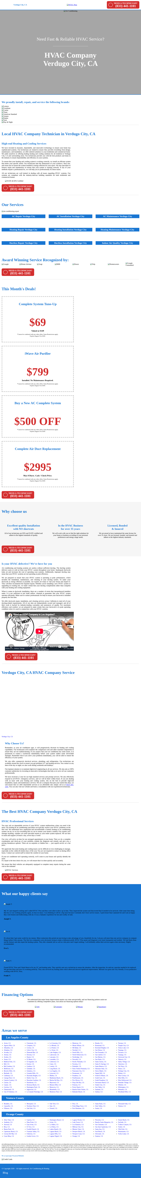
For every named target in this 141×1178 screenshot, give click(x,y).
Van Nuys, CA (122, 1066)
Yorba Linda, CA (123, 1134)
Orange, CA (76, 1136)
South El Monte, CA (101, 1075)
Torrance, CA (122, 1052)
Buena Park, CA (9, 1129)
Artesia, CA (7, 1055)
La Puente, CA (54, 1048)
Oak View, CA (54, 1104)
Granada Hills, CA (32, 1073)
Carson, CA (7, 1082)
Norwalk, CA (76, 1059)
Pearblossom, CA (77, 1078)
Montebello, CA (55, 1089)
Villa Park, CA (122, 1129)
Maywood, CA (54, 1082)
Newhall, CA (76, 1050)
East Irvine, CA (31, 1124)
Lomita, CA (53, 1066)
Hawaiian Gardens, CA (34, 1080)
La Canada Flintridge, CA (35, 1092)
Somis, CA (98, 1108)
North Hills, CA (77, 1052)
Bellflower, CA (8, 1068)
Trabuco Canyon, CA (124, 1124)
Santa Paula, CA (100, 1104)
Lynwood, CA (54, 1073)
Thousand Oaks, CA (124, 1104)
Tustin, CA (121, 1127)
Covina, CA (30, 1048)
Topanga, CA (122, 1050)
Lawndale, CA (54, 1059)
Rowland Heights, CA (102, 1048)
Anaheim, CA (8, 1122)
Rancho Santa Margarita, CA (104, 1122)
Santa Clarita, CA (100, 1062)
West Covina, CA (123, 1075)
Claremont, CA (31, 1043)
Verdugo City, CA (7, 736)
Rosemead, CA (99, 1045)
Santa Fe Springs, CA (102, 1064)
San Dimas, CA (100, 1050)
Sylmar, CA (99, 1092)
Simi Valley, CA (100, 1106)
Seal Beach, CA (100, 1131)
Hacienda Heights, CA (34, 1075)
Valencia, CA (122, 1059)
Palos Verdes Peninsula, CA (81, 1068)
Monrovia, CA (54, 1087)
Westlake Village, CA (124, 1082)
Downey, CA (31, 1055)
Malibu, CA (53, 1075)
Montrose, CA (76, 1043)
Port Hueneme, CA (78, 1108)
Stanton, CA (99, 1136)
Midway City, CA (77, 1127)
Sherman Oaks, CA (101, 1068)
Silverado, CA (99, 1134)
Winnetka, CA (122, 1089)
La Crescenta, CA (55, 1043)
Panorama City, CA (78, 1071)
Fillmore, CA (8, 1108)
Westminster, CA (123, 1131)
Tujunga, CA (122, 1055)
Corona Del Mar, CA (10, 1134)
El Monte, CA (31, 1059)
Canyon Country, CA (10, 1080)
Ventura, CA (122, 1106)
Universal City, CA (124, 1057)
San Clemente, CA (101, 1124)
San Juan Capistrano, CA (103, 1127)
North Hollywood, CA (79, 1055)
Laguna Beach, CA (55, 1131)
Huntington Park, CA (33, 1087)
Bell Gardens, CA (9, 1066)
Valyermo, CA (122, 1064)
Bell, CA (6, 1064)
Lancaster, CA (54, 1057)
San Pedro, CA (100, 1059)
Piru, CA (75, 1104)
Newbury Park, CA (33, 1106)
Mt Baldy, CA (76, 1048)
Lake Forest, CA (77, 1122)
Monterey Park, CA (56, 1092)
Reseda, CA (98, 1043)
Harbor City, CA (32, 1078)
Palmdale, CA (76, 1066)
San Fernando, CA (101, 1052)
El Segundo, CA (32, 1062)
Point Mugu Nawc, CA (79, 1106)
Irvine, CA (53, 1122)
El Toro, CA (30, 1127)
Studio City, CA (100, 1085)
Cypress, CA (30, 1120)
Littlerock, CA (54, 1062)
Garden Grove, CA (32, 1136)
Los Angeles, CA (55, 1071)
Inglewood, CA (31, 1089)
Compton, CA (31, 1045)
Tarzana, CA (122, 1043)
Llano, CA (53, 1064)
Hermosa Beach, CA (33, 1085)
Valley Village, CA (124, 1062)
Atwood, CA (8, 1124)
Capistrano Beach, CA (11, 1131)
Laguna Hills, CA (55, 1134)
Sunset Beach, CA (123, 1120)
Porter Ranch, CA (77, 1087)
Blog (5, 1172)
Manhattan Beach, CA (56, 1078)
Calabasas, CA (8, 1075)
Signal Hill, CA (100, 1073)
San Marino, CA (100, 1057)
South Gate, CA (100, 1078)
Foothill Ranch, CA (33, 1129)
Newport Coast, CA (78, 1134)
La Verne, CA (54, 1050)
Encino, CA (30, 1064)
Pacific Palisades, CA (79, 1062)
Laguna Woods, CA (78, 1120)
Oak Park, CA (31, 1108)
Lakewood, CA (54, 1055)
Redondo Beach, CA (78, 1092)
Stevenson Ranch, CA (102, 1082)
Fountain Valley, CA (33, 1131)
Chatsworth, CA (9, 1089)
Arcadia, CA (8, 1052)
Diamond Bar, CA (32, 1052)
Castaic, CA (7, 1085)
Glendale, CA (31, 1068)
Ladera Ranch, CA (55, 1129)
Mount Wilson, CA (78, 1045)
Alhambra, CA (8, 1048)
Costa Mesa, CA (9, 1136)
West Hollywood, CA (124, 1080)
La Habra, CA (54, 1124)
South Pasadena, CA (101, 1080)
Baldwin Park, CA (9, 1062)
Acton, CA (7, 1043)
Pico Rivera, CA (77, 1080)
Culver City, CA (32, 1050)
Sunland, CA (99, 1089)
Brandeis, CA (8, 1104)
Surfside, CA (122, 1122)
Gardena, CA (31, 1066)
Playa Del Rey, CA (78, 1082)
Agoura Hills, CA (9, 1045)
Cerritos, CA (8, 1087)
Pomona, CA (76, 1085)
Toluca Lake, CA (123, 1048)
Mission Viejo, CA (78, 1129)
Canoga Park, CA (9, 1078)
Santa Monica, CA (101, 1066)
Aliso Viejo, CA (9, 1120)
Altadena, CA (8, 1050)
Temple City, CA (123, 1045)
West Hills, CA (122, 1078)
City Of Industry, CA (10, 1092)
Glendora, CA (31, 1071)
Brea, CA (7, 1127)
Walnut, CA (121, 1073)
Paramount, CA (77, 1073)
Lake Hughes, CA (55, 1052)
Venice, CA (121, 1068)
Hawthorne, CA (31, 1082)
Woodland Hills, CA (124, 1092)
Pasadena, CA (76, 1075)
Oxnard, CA (53, 1108)
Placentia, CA (99, 1120)
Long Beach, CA (55, 1068)
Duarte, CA (30, 1057)
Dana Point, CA (32, 1122)
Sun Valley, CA (100, 1087)
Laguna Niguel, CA (56, 1136)
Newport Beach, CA (78, 1131)
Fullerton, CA (31, 1134)
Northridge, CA (77, 1057)
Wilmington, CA (123, 1087)
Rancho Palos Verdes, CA (80, 1089)
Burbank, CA (8, 1073)
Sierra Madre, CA (100, 1071)
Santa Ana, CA (99, 1129)
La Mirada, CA (54, 1045)
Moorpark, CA (31, 1104)
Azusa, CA (7, 1059)
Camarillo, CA (8, 1106)
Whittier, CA (122, 1085)
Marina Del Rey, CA (56, 1080)
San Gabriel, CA (100, 1055)
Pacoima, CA (76, 1064)
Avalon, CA (7, 1057)
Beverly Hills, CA (9, 1071)
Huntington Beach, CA (57, 1120)
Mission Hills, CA (55, 1085)
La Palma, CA (54, 1127)
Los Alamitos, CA (78, 1124)
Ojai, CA (52, 1106)
